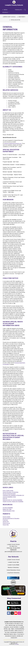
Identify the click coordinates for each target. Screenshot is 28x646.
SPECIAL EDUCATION (15, 19)
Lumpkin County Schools (9, 16)
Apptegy (17, 644)
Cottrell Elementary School (13, 570)
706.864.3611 (13, 549)
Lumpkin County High (13, 562)
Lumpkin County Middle (13, 564)
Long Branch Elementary (13, 572)
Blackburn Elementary (13, 567)
